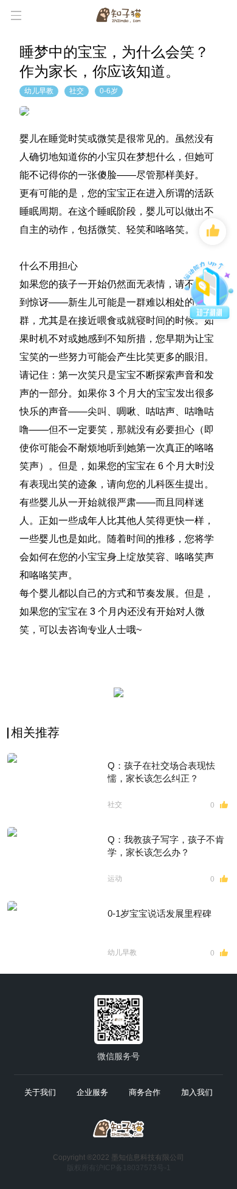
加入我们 (197, 1092)
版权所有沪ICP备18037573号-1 (119, 1168)
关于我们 (40, 1092)
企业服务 (92, 1092)
